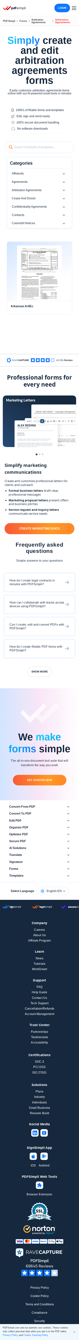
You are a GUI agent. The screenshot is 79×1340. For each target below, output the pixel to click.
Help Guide (39, 992)
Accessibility (39, 1042)
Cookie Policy (39, 1296)
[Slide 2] (39, 454)
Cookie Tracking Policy (36, 1335)
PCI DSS (39, 1067)
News (39, 958)
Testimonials (39, 1037)
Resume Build (39, 1113)
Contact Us (39, 997)
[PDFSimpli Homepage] (14, 8)
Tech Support (39, 1003)
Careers (39, 929)
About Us (39, 935)
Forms (23, 21)
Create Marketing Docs (39, 528)
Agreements (20, 181)
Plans (40, 1091)
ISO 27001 (39, 1072)
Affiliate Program (39, 940)
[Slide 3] (42, 454)
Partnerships (39, 1031)
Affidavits (18, 173)
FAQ (40, 986)
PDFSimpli (9, 21)
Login (62, 7)
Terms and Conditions (39, 1304)
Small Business (39, 1107)
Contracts (18, 215)
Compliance (39, 1312)
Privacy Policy (39, 1287)
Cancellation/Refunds (39, 1008)
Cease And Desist (23, 198)
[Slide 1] (36, 454)
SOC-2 (39, 1061)
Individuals (39, 1102)
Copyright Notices (23, 223)
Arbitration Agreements (38, 21)
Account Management (39, 1014)
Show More (39, 671)
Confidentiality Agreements (29, 206)
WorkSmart (39, 969)
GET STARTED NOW (39, 780)
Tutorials (39, 963)
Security (39, 1321)
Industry (39, 1096)
